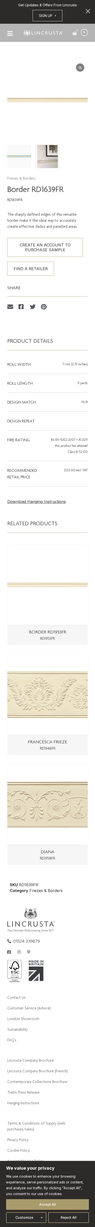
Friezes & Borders (21, 178)
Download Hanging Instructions (36, 501)
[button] (84, 32)
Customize (24, 1217)
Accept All (47, 1204)
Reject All (68, 1217)
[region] (47, 1194)
